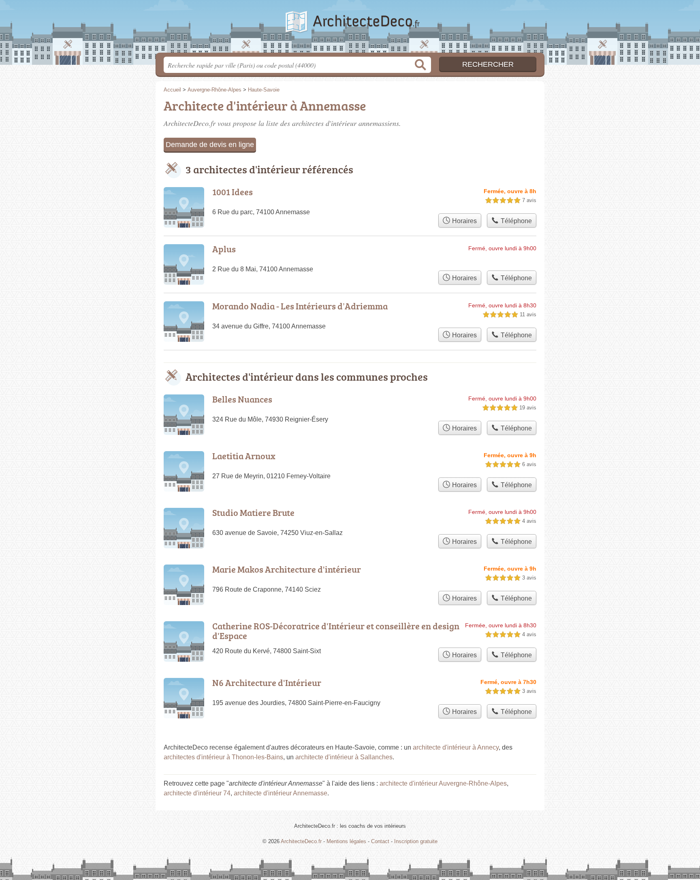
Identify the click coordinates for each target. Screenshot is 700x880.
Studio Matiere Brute (253, 512)
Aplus (224, 249)
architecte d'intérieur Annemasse (280, 793)
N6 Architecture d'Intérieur (266, 682)
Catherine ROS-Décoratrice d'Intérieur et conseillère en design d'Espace (335, 631)
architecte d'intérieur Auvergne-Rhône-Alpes (443, 783)
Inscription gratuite (416, 841)
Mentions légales (346, 841)
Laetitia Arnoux (243, 456)
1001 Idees (232, 191)
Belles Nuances (242, 399)
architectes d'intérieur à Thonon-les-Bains (223, 757)
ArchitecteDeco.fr (350, 29)
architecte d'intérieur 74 (197, 793)
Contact (380, 841)
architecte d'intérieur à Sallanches (344, 757)
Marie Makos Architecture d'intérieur (286, 569)
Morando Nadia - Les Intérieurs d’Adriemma (300, 306)
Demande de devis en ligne (210, 145)
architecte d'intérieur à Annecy (456, 747)
